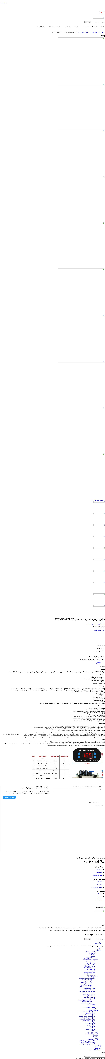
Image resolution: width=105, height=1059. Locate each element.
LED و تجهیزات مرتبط (89, 964)
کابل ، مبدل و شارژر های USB (87, 1041)
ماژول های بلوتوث (90, 1021)
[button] (2, 819)
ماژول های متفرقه (90, 1029)
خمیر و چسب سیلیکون (89, 988)
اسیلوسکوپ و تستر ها (86, 1002)
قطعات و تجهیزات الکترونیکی (90, 959)
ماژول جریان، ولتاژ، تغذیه (88, 1011)
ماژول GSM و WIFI (90, 1023)
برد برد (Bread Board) (89, 967)
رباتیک (96, 1038)
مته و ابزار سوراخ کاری (89, 989)
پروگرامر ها (92, 953)
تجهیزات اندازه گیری (90, 998)
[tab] (51, 662)
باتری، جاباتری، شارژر (89, 966)
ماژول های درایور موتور (89, 1020)
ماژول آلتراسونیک (90, 1013)
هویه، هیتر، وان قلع (87, 979)
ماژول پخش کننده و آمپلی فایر (87, 1019)
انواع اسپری (92, 1005)
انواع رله (93, 970)
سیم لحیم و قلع (88, 983)
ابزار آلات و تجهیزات (93, 976)
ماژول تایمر (92, 1027)
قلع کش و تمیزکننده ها (86, 985)
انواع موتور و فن (91, 969)
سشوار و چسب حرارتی (89, 1007)
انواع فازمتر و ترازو (87, 1001)
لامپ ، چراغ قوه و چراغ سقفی (87, 1043)
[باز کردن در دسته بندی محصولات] (92, 26)
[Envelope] (97, 861)
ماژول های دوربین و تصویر (88, 1017)
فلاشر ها (93, 956)
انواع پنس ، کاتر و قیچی (89, 994)
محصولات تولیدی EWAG (92, 951)
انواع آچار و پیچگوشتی (89, 997)
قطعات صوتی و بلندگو (89, 972)
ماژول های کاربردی (95, 32)
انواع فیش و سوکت (90, 961)
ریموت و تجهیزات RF (92, 1032)
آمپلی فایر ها (92, 954)
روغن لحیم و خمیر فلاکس (85, 986)
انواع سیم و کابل (91, 975)
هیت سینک (95, 1036)
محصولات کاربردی (90, 957)
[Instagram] (85, 861)
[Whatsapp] (91, 861)
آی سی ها (92, 960)
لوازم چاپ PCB (91, 1004)
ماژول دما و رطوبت (83, 32)
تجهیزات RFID (94, 1030)
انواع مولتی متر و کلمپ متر (85, 1000)
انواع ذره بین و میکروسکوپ (88, 992)
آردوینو (96, 1008)
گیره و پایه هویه (88, 981)
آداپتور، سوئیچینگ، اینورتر (91, 1033)
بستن (103, 1053)
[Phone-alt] (102, 861)
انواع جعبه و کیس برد (89, 973)
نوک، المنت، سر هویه (86, 982)
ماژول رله (92, 1026)
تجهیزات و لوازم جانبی (92, 1039)
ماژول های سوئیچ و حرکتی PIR (87, 1016)
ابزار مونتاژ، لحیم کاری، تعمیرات (87, 978)
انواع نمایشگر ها (91, 963)
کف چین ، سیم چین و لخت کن (87, 991)
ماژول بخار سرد (91, 1024)
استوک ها (95, 1035)
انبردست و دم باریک (90, 995)
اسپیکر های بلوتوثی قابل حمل (87, 1042)
